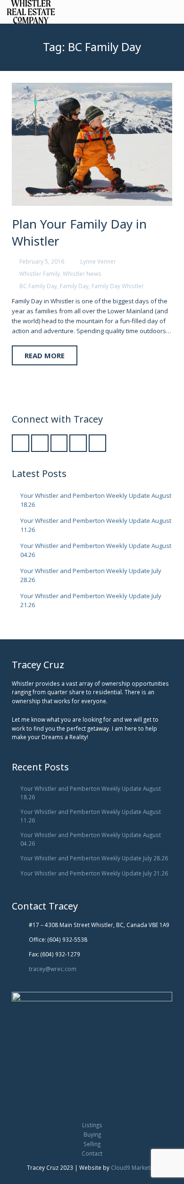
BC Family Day (38, 286)
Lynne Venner (98, 261)
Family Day (74, 286)
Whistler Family (39, 273)
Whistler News (82, 273)
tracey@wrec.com (52, 968)
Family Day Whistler (118, 286)
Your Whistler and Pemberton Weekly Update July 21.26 (94, 873)
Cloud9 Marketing (134, 1167)
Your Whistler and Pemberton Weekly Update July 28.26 (94, 858)
